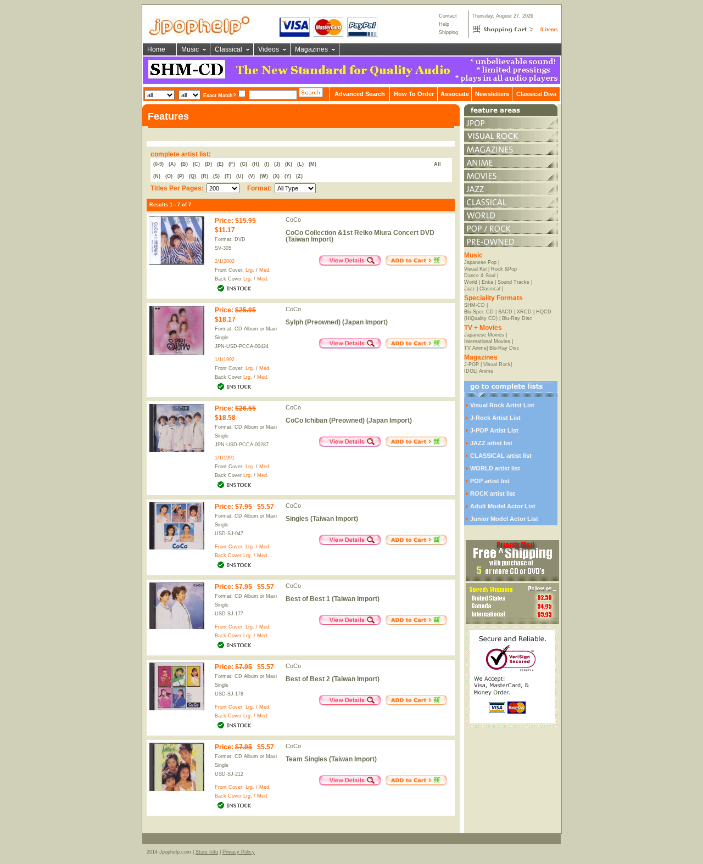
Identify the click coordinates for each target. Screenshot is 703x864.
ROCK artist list (492, 493)
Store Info (207, 852)
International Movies (487, 341)
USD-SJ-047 (229, 533)
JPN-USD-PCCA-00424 (242, 346)
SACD (505, 312)
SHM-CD (474, 305)
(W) (264, 176)
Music (190, 49)
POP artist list (490, 481)
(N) (156, 176)
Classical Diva (536, 94)
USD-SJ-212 (229, 774)
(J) (277, 164)
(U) (239, 176)
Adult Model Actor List (502, 506)
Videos (268, 49)
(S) (216, 176)
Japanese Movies (484, 335)
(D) (208, 164)
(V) (251, 176)
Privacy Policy (238, 852)
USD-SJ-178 (229, 694)
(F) (231, 164)
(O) (168, 176)
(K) (288, 164)
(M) (312, 164)
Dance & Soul (479, 275)
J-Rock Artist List (495, 417)
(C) (196, 164)
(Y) (287, 176)
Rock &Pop (504, 269)
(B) (184, 164)
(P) (180, 176)
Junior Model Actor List (504, 518)
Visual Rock (497, 364)
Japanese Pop (480, 262)
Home (156, 49)
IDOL (470, 371)
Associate (454, 94)
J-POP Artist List (494, 430)
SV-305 (223, 248)
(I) (266, 164)
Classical (228, 49)
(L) (300, 164)
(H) (255, 164)
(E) (220, 164)
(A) (172, 164)
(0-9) (158, 164)
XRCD (524, 312)
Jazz (469, 288)
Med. (265, 270)
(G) (243, 164)
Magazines (311, 49)
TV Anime (475, 348)
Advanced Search (359, 94)
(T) (228, 176)
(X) (276, 176)
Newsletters (492, 94)
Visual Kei (475, 269)
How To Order (414, 94)
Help (444, 24)
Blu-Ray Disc (517, 318)
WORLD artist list (495, 468)
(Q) (192, 176)
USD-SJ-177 (229, 613)
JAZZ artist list (491, 443)
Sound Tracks (513, 282)
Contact (448, 16)
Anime (486, 371)
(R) (204, 176)
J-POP (471, 364)
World (470, 282)
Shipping (448, 32)
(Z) (299, 176)
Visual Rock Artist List (502, 405)
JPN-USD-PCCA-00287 (242, 444)
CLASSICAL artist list (501, 455)
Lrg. (250, 270)
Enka (487, 282)
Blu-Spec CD (479, 312)
